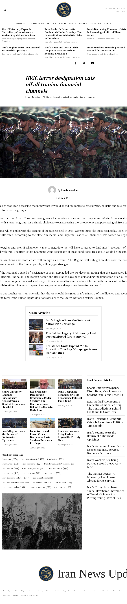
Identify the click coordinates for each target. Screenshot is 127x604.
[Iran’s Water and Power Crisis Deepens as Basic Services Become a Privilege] (42, 423)
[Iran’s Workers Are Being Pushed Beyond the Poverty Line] (70, 423)
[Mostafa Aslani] (52, 190)
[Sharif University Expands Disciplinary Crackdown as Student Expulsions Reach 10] (14, 384)
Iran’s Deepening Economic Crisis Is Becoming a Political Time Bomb (106, 32)
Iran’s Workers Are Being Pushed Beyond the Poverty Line (106, 49)
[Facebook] (75, 63)
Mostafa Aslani (69, 190)
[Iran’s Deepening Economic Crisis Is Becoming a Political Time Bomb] (70, 384)
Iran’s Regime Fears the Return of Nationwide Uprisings (21, 49)
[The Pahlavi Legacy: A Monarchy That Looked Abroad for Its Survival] (36, 337)
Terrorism (36, 97)
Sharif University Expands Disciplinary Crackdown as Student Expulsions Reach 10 (18, 32)
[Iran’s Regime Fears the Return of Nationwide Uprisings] (36, 324)
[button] (5, 10)
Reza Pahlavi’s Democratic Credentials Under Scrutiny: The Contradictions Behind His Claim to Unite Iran (63, 34)
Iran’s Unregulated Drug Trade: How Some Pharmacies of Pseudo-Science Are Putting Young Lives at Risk (105, 493)
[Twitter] (83, 63)
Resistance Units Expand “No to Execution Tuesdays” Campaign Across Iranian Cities (72, 349)
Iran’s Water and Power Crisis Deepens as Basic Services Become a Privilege (61, 50)
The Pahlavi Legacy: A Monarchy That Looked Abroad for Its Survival (71, 334)
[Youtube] (92, 63)
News (27, 97)
